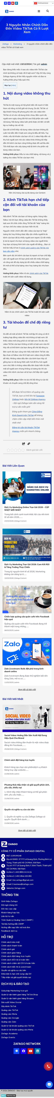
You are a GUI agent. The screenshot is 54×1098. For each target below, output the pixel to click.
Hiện (13, 85)
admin (17, 630)
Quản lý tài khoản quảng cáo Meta (17, 1029)
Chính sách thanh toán (11, 945)
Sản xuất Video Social (11, 1002)
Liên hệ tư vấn (7, 916)
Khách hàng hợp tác (10, 912)
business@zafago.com (24, 884)
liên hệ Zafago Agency (34, 399)
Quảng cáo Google (10, 1018)
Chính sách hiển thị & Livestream (16, 967)
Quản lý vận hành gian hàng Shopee (17, 998)
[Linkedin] (16, 3)
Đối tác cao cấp (9, 909)
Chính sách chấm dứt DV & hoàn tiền (18, 963)
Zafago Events (8, 1037)
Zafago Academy (9, 1033)
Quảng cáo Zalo (8, 1022)
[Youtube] (12, 3)
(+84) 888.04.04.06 (23, 872)
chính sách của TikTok (39, 273)
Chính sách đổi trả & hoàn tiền (15, 960)
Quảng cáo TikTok (9, 1010)
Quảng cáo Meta (9, 1014)
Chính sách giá (8, 949)
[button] (47, 11)
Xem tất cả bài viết (27, 689)
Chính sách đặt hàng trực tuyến (19, 760)
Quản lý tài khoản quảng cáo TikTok (17, 1026)
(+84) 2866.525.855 (23, 876)
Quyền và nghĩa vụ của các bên (19, 809)
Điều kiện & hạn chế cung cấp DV (16, 974)
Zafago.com (19, 888)
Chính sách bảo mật (10, 942)
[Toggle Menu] (37, 11)
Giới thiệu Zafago (9, 901)
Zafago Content (20, 521)
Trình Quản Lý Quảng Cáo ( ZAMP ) (17, 920)
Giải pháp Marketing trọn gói (14, 990)
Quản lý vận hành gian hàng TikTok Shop (19, 994)
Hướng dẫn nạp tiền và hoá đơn (15, 927)
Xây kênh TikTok (8, 1006)
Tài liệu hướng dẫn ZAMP (12, 924)
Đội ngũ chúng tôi (9, 905)
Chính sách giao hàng (11, 953)
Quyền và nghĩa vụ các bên (13, 970)
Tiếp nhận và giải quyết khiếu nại (16, 977)
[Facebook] (9, 3)
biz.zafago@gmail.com (23, 880)
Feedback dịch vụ (9, 931)
